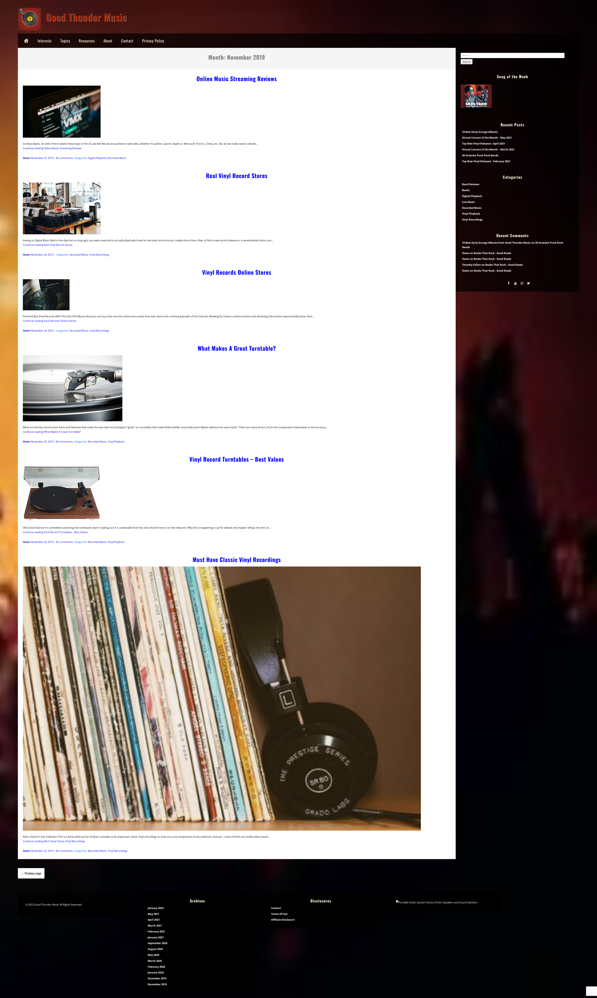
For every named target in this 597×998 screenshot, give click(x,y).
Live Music (468, 202)
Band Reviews (470, 184)
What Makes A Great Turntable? (237, 348)
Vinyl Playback (116, 441)
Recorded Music (116, 158)
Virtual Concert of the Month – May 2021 (487, 137)
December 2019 (157, 978)
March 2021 (155, 925)
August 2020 (155, 949)
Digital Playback (97, 158)
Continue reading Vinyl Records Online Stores (49, 321)
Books (466, 190)
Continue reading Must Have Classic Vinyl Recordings (54, 841)
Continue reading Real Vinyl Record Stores (47, 245)
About (107, 41)
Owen (26, 158)
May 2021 (153, 914)
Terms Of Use (279, 914)
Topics (65, 41)
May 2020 (153, 955)
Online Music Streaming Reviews (237, 78)
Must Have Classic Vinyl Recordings (237, 559)
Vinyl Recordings (99, 254)
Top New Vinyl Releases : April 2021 (483, 143)
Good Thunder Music (86, 17)
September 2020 (157, 943)
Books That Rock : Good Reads (492, 253)
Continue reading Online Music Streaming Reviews (52, 148)
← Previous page (31, 873)
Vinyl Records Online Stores (236, 272)
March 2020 (155, 961)
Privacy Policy (153, 41)
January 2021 (156, 937)
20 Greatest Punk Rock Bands (480, 155)
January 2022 (156, 908)
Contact (127, 41)
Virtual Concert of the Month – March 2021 (488, 149)
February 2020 (156, 966)
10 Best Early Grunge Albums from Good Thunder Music (496, 242)
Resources (87, 41)
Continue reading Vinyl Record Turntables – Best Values (55, 532)
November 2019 (157, 984)
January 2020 (156, 972)
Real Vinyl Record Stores (237, 175)
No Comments (64, 158)
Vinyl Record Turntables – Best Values (236, 459)
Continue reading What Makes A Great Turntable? (52, 432)
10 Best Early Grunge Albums (480, 132)
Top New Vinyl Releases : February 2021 (486, 161)
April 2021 (154, 919)
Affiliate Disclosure (283, 919)
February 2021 (156, 931)
